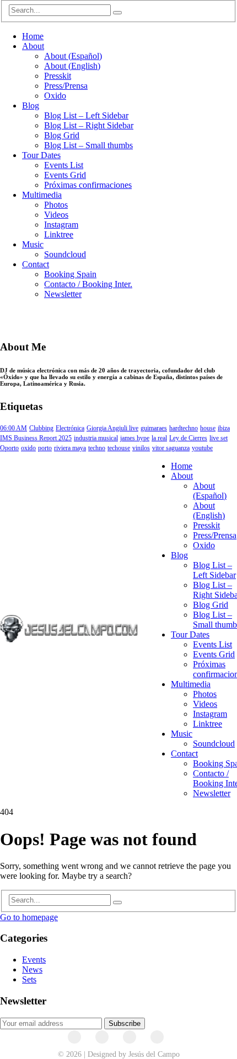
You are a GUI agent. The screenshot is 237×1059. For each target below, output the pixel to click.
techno (96, 448)
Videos (56, 214)
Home (33, 36)
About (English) (72, 66)
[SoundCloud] (129, 1037)
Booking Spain (70, 274)
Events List (63, 165)
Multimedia (42, 194)
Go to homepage (29, 917)
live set (218, 438)
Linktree (58, 234)
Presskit (57, 75)
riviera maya (70, 448)
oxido (28, 448)
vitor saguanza (171, 448)
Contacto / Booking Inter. (88, 284)
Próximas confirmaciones (88, 185)
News (32, 969)
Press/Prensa (66, 85)
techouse (118, 448)
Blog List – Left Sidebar (86, 115)
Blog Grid (61, 135)
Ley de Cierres (188, 438)
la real (159, 438)
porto (45, 448)
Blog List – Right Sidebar (88, 125)
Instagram (61, 224)
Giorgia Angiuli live (112, 428)
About (33, 46)
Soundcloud (65, 254)
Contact (35, 264)
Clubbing (41, 428)
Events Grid (65, 175)
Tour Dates (41, 155)
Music (33, 244)
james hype (134, 438)
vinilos (141, 448)
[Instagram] (157, 1037)
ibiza (224, 428)
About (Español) (73, 56)
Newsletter (63, 294)
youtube (202, 448)
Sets (29, 979)
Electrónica (70, 428)
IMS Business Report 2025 (36, 438)
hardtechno (183, 428)
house (208, 428)
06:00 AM (13, 428)
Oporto (9, 448)
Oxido (55, 95)
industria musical (96, 438)
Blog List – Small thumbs (88, 145)
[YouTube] (102, 1037)
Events (34, 959)
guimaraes (154, 428)
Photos (56, 204)
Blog (30, 105)
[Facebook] (74, 1037)
